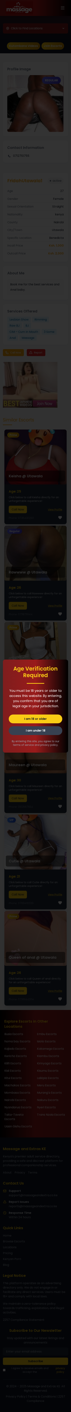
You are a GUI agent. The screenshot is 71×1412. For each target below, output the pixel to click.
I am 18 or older (35, 719)
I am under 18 (35, 730)
